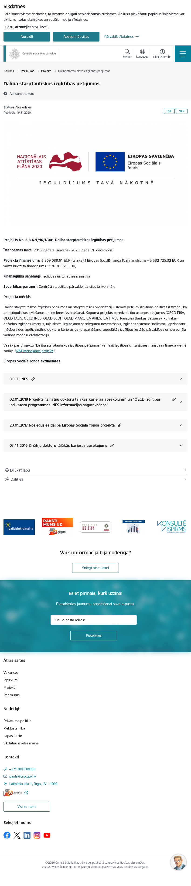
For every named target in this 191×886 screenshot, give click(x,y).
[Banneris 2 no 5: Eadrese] (57, 527)
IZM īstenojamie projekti (34, 351)
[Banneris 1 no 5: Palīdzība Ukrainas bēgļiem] (19, 527)
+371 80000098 (22, 769)
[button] (32, 379)
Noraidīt (27, 36)
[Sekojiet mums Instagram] (37, 835)
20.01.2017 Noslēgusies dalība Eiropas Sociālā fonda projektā (62, 425)
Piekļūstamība (14, 728)
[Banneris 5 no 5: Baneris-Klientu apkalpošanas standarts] (172, 527)
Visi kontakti (26, 806)
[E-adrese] (12, 792)
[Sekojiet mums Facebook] (6, 835)
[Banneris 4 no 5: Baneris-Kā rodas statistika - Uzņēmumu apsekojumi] (134, 527)
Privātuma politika (17, 721)
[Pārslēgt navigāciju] (183, 53)
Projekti (9, 687)
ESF (169, 111)
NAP (181, 111)
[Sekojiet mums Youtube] (47, 835)
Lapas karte (12, 735)
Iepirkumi (10, 680)
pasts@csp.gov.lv (22, 776)
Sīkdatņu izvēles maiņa (21, 743)
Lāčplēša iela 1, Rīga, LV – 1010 (33, 784)
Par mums (11, 695)
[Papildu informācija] (26, 792)
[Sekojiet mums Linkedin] (27, 835)
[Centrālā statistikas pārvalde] (32, 53)
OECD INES (19, 379)
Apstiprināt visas (76, 36)
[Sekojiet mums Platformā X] (17, 835)
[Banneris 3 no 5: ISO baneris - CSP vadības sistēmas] (95, 527)
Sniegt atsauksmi (95, 568)
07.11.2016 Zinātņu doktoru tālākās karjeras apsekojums (58, 445)
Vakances (10, 672)
